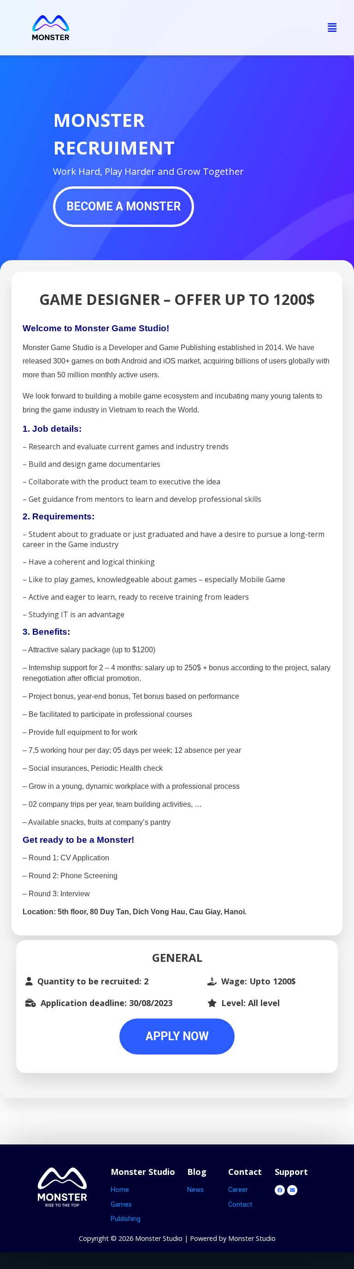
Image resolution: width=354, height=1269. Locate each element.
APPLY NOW (177, 1036)
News (195, 1190)
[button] (332, 27)
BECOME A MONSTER (123, 206)
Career (238, 1190)
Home (120, 1190)
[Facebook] (280, 1190)
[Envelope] (292, 1190)
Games (121, 1205)
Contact (240, 1205)
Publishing (126, 1219)
